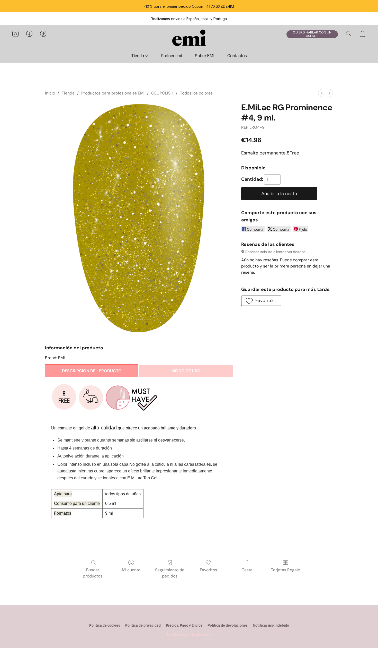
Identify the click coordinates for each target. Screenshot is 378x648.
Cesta (247, 570)
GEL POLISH (162, 93)
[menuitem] (322, 93)
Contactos (237, 55)
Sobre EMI (204, 55)
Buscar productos (92, 573)
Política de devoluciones (228, 625)
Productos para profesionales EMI (113, 93)
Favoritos (208, 570)
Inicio (50, 93)
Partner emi (171, 55)
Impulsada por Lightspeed (189, 634)
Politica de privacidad (143, 625)
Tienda (138, 55)
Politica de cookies (104, 625)
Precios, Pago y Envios (184, 625)
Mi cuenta (131, 570)
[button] (189, 39)
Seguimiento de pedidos (169, 573)
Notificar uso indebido (271, 625)
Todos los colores (196, 93)
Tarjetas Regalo (285, 570)
